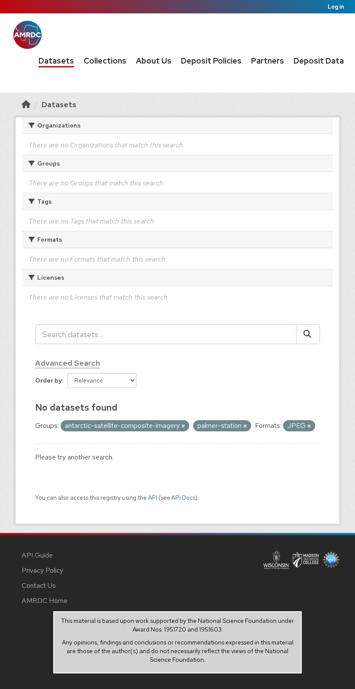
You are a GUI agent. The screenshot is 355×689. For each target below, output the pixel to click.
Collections (105, 61)
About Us (153, 61)
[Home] (26, 104)
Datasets (56, 61)
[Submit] (308, 334)
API (152, 497)
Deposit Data (319, 61)
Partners (267, 61)
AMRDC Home (45, 600)
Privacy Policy (42, 570)
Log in (336, 6)
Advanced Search (67, 363)
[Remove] (183, 426)
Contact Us (39, 585)
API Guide (37, 555)
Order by (48, 380)
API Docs (183, 497)
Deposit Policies (211, 61)
